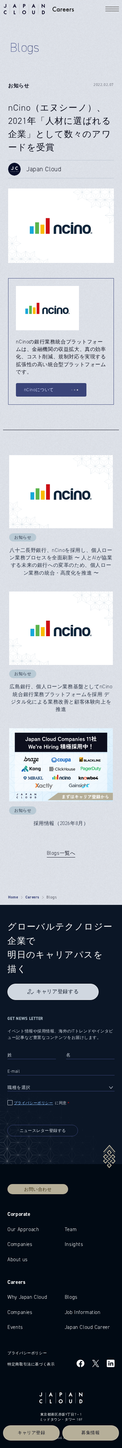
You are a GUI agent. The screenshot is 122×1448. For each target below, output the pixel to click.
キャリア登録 (31, 1432)
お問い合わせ (38, 1189)
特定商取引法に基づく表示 (31, 1364)
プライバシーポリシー (33, 1102)
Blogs (71, 1297)
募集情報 (90, 1432)
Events (15, 1327)
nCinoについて (39, 390)
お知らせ (18, 85)
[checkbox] (60, 1103)
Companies (19, 1244)
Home (13, 897)
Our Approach (23, 1229)
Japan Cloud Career (87, 1327)
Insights (74, 1244)
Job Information (83, 1312)
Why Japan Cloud (27, 1297)
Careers (32, 897)
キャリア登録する (57, 991)
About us (17, 1259)
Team (71, 1229)
